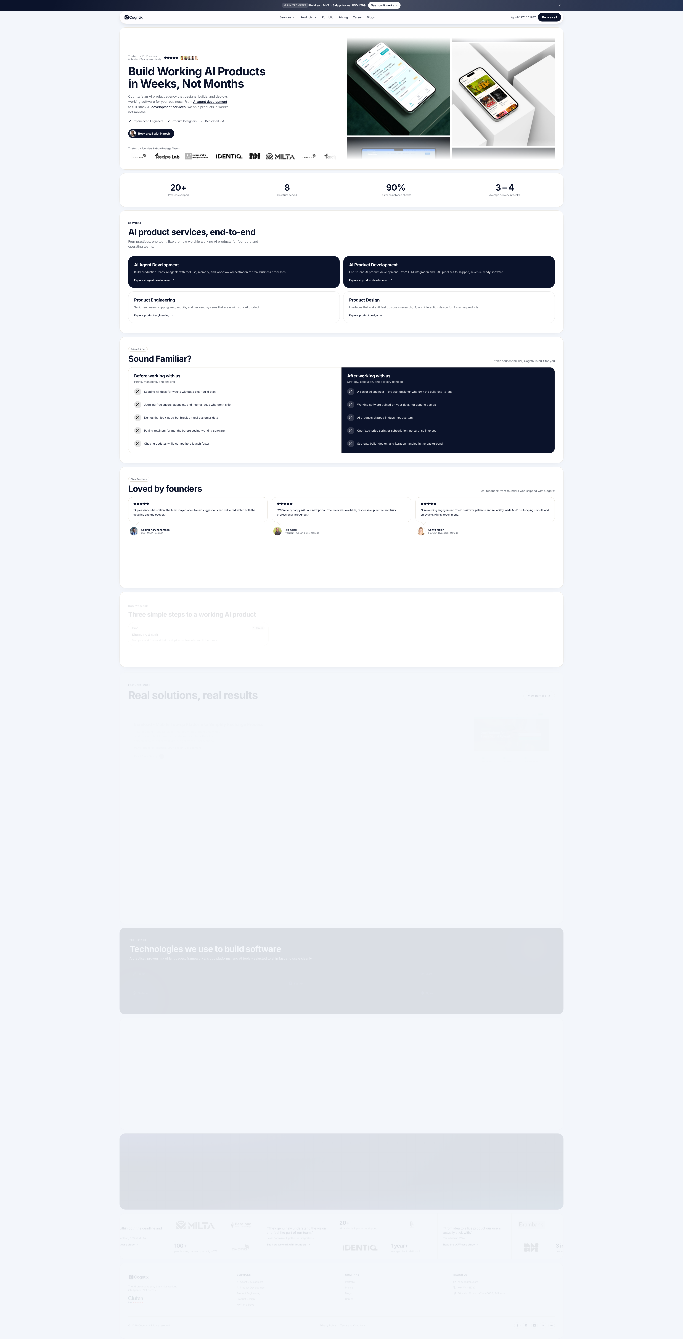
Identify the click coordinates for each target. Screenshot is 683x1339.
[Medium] (551, 1323)
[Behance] (543, 1323)
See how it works (382, 5)
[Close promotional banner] (559, 5)
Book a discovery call (215, 1188)
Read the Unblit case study (540, 1242)
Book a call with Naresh (154, 133)
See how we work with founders (202, 1242)
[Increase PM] (478, 1069)
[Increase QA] (409, 1069)
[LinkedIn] (534, 1323)
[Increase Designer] (409, 1049)
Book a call (549, 17)
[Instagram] (526, 1323)
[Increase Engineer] (478, 1049)
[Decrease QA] (354, 1069)
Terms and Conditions (353, 1323)
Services (285, 17)
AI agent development (210, 101)
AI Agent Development (250, 1279)
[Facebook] (517, 1323)
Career (357, 17)
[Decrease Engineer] (422, 1049)
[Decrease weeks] (525, 1082)
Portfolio (327, 17)
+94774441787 (525, 17)
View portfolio (537, 693)
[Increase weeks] (544, 1082)
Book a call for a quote (147, 1066)
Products (306, 17)
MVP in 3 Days (245, 1302)
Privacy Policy (328, 1323)
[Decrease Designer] (354, 1049)
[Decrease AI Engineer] (490, 1049)
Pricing (343, 17)
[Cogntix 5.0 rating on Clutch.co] (135, 1297)
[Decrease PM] (422, 1069)
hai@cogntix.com (468, 1279)
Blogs (371, 17)
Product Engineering (248, 1291)
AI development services (166, 107)
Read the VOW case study (375, 1242)
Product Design (246, 1296)
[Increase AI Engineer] (546, 1049)
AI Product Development (251, 1285)
